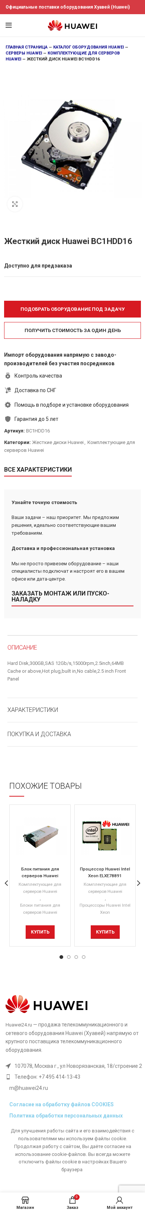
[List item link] (74, 1077)
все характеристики (38, 469)
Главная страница (27, 47)
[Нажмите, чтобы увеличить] (14, 204)
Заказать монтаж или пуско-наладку (60, 596)
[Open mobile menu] (9, 25)
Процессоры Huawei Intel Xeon (105, 909)
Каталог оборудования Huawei (88, 47)
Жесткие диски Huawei (58, 442)
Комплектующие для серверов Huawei (40, 888)
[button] (72, 309)
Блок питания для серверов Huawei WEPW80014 (40, 875)
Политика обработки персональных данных (66, 1116)
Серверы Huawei (24, 53)
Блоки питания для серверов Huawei (40, 909)
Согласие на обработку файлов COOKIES (61, 1104)
